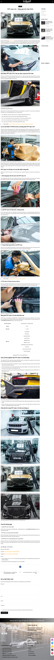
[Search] (53, 2)
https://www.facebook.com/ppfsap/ (35, 638)
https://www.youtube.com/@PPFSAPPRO (11, 551)
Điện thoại (52, 647)
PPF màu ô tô (11, 40)
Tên (2, 596)
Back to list (20, 572)
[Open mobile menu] (1, 2)
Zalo (52, 644)
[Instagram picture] (43, 49)
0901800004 (33, 641)
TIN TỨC (20, 6)
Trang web (2, 605)
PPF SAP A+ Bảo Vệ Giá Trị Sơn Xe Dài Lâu (49, 22)
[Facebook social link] (20, 567)
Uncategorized (43, 14)
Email (2, 600)
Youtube (52, 654)
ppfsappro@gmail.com (34, 643)
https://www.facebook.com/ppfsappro (11, 553)
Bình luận (2, 584)
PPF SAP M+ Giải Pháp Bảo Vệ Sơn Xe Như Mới (49, 30)
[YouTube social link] (4, 633)
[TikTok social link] (6, 633)
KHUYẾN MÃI (43, 11)
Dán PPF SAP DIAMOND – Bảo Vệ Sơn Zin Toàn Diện (49, 37)
